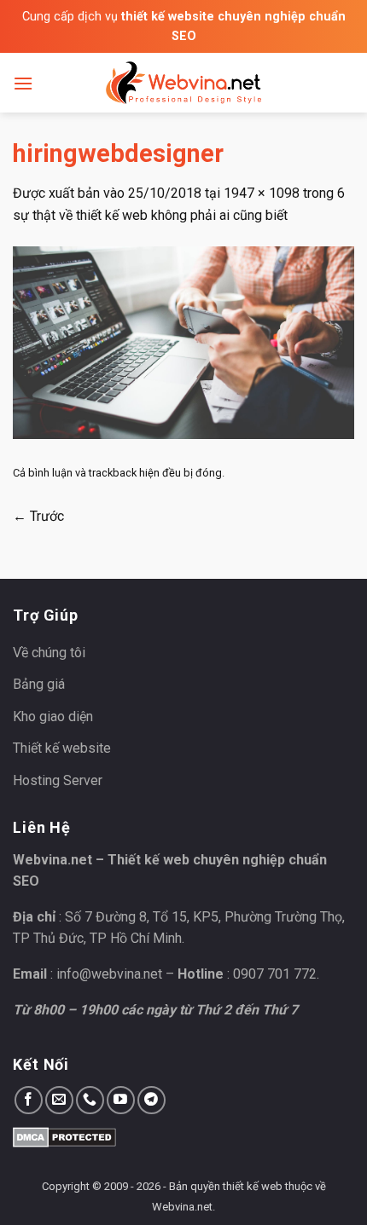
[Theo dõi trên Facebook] (29, 1100)
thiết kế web (253, 1186)
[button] (23, 83)
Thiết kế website (62, 748)
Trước (38, 516)
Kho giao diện (53, 716)
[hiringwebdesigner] (183, 341)
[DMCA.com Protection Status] (64, 1136)
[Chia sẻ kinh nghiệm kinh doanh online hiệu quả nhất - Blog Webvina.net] (183, 83)
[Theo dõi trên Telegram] (151, 1100)
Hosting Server (57, 780)
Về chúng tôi (49, 652)
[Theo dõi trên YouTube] (121, 1100)
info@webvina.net (109, 974)
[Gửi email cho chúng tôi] (59, 1100)
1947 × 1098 (262, 193)
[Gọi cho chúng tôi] (90, 1100)
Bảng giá (39, 684)
